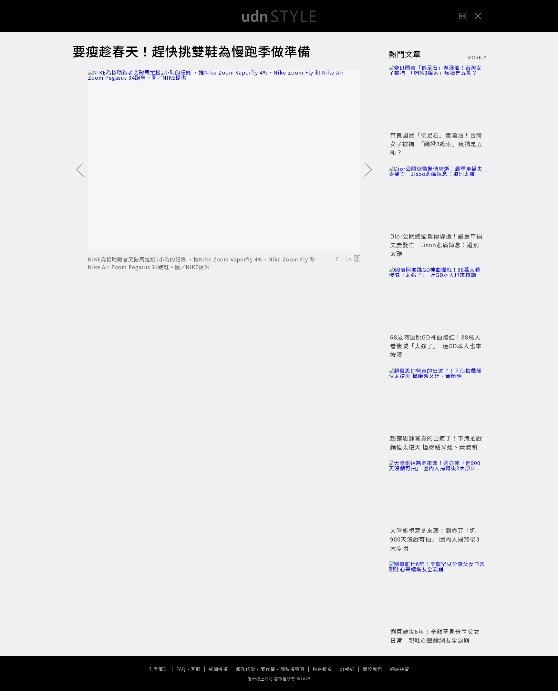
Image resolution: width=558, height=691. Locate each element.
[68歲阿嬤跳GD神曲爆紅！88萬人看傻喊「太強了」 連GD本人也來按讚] (437, 299)
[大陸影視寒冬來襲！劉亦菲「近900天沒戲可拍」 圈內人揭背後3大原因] (437, 492)
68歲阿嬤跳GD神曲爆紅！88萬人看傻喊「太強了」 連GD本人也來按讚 (436, 346)
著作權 (268, 669)
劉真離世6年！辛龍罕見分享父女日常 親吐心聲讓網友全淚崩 (435, 635)
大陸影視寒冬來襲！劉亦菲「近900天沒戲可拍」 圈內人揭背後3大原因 (435, 539)
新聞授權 (218, 669)
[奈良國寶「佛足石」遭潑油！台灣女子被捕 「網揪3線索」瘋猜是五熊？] (437, 97)
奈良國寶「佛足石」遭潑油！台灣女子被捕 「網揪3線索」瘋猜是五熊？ (436, 144)
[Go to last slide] (80, 170)
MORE (475, 57)
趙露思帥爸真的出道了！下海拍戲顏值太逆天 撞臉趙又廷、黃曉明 (436, 442)
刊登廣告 (158, 669)
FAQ (181, 669)
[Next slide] (368, 170)
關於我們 (372, 669)
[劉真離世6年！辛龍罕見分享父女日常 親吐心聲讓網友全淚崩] (437, 593)
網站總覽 (399, 669)
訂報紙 (347, 669)
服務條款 (245, 669)
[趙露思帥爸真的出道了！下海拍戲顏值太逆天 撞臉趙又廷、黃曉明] (437, 400)
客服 (196, 669)
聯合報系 (322, 669)
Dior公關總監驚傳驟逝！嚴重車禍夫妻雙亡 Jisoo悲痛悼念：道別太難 (436, 245)
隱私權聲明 (292, 669)
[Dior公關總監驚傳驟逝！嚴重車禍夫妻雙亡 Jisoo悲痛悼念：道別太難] (437, 198)
